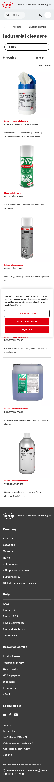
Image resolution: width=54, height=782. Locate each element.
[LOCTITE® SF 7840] (27, 393)
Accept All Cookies (27, 321)
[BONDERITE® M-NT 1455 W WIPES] (27, 106)
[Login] (40, 15)
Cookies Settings (27, 313)
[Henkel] (8, 516)
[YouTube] (16, 714)
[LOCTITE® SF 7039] (27, 178)
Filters (12, 47)
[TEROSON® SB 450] (27, 465)
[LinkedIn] (4, 714)
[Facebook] (9, 714)
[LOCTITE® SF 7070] (27, 250)
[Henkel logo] (8, 5)
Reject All (27, 330)
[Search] (8, 15)
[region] (27, 313)
